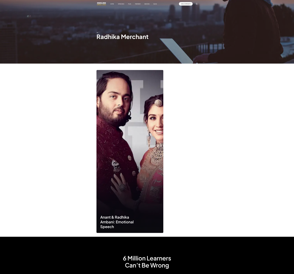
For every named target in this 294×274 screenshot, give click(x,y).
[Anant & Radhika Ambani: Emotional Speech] (129, 151)
